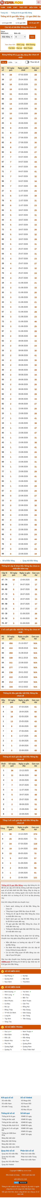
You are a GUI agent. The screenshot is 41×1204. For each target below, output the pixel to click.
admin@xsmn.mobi (20, 1179)
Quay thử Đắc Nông (30, 561)
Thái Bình (26, 982)
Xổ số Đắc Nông (8, 561)
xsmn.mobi (27, 1171)
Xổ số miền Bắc (12, 971)
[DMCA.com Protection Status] (20, 1182)
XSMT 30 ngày (26, 1134)
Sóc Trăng (26, 1016)
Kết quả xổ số (7, 1098)
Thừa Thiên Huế (29, 1049)
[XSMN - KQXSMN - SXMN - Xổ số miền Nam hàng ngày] (11, 2)
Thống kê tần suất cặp (10, 1122)
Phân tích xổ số (27, 1151)
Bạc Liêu (8, 998)
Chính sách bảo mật (28, 1175)
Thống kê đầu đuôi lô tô (10, 1125)
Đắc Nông (26, 1037)
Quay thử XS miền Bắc (10, 1154)
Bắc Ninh (26, 979)
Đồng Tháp (9, 1010)
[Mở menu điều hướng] (38, 2)
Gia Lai (19, 48)
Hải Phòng (8, 976)
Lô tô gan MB (7, 23)
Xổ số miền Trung (13, 1027)
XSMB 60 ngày (26, 1122)
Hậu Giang (26, 1010)
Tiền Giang (27, 1019)
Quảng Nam (27, 1046)
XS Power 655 (26, 1103)
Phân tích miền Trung (28, 1157)
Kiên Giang (27, 1013)
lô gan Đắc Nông (21, 55)
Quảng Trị (8, 1049)
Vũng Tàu (8, 1022)
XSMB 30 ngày (26, 1119)
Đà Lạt (7, 1007)
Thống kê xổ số (8, 1113)
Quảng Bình (27, 1043)
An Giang (26, 995)
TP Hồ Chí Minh (10, 1013)
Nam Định (8, 982)
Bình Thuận (27, 1001)
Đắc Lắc (7, 1037)
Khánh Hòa (9, 1040)
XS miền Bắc (6, 1100)
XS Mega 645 (26, 1100)
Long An (7, 1016)
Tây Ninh (8, 1019)
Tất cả (3, 62)
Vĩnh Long (20, 45)
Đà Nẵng (26, 1034)
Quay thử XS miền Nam (10, 1161)
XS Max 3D (25, 1106)
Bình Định (8, 1034)
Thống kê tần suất (8, 1119)
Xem (32, 37)
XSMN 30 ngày (26, 1131)
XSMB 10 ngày (26, 1116)
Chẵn (10, 62)
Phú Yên (8, 1043)
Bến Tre (25, 998)
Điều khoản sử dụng (12, 1175)
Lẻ (16, 62)
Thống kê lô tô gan (8, 1116)
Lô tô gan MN (20, 23)
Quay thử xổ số (7, 1151)
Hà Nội (25, 976)
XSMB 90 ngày (26, 1125)
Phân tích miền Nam (28, 1160)
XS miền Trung (7, 1106)
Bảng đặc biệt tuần (8, 1138)
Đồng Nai (26, 1007)
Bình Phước (9, 1001)
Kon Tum (26, 1040)
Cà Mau (7, 1004)
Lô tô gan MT (34, 23)
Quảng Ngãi (9, 1046)
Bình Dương (30, 45)
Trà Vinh (12, 48)
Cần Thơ (26, 1004)
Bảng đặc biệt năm (8, 1144)
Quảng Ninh (9, 979)
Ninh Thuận (28, 48)
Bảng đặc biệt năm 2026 (10, 1147)
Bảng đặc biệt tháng (9, 1141)
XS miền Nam (7, 1103)
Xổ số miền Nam (12, 987)
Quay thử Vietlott (8, 1164)
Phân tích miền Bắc (28, 1154)
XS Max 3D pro (26, 1109)
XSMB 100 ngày (27, 1128)
